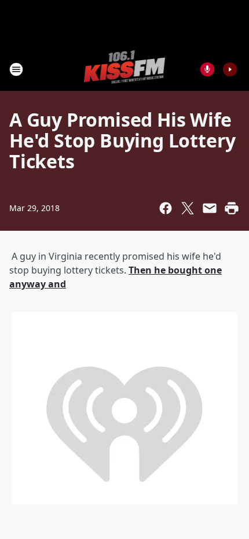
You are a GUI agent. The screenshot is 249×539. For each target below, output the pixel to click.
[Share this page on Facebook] (166, 208)
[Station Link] (125, 69)
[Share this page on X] (188, 208)
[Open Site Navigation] (16, 69)
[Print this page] (232, 208)
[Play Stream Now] (230, 69)
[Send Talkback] (207, 69)
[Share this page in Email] (210, 208)
